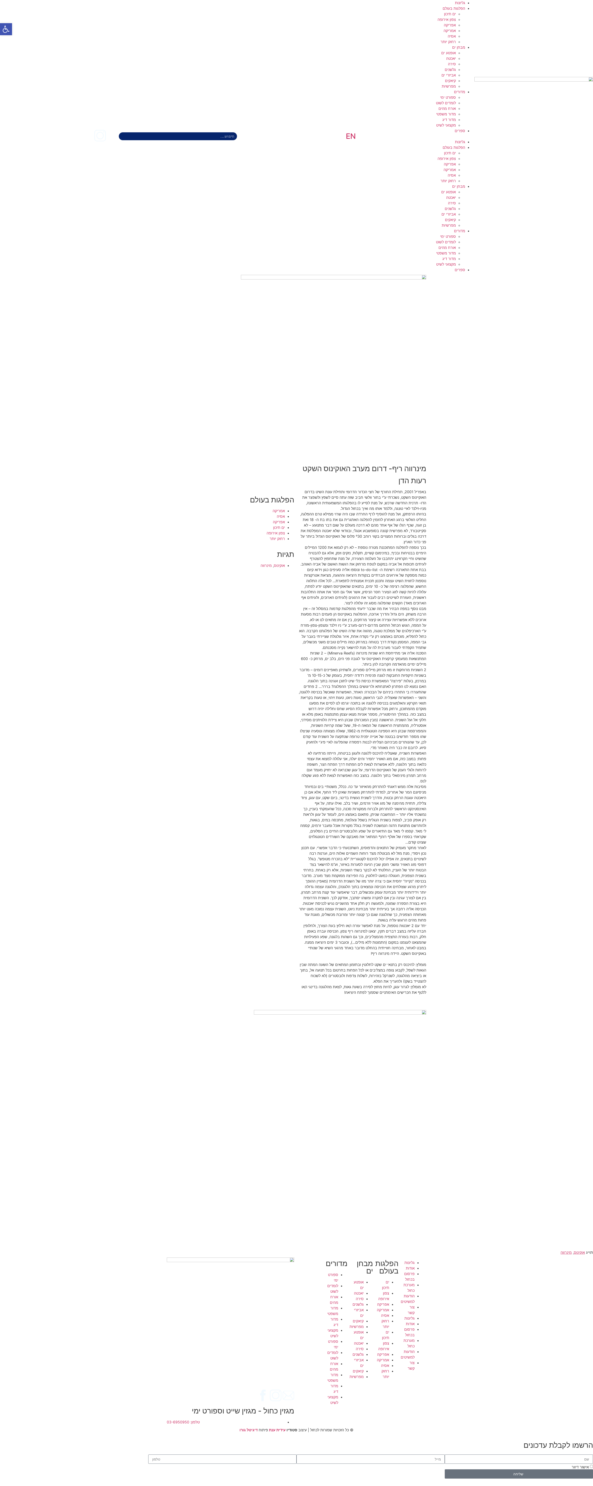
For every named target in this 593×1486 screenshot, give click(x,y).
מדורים (459, 91)
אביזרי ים (449, 75)
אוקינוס (279, 565)
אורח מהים (447, 108)
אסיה (452, 36)
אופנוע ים (448, 53)
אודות (410, 1268)
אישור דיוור (580, 1467)
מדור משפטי (446, 114)
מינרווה (266, 565)
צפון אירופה (447, 19)
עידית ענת (277, 1430)
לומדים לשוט (446, 103)
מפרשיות (449, 86)
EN (351, 136)
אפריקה (450, 25)
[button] (415, 136)
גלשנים (450, 69)
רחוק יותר (448, 41)
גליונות (460, 2)
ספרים (460, 130)
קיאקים (450, 80)
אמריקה (450, 30)
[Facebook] (113, 135)
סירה (452, 64)
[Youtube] (87, 135)
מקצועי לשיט (446, 125)
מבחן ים (458, 47)
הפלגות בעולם (454, 8)
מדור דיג (449, 119)
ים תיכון (450, 14)
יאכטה (451, 58)
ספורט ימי (448, 97)
